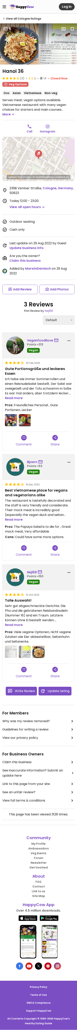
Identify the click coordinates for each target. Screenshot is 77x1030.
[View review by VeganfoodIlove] (15, 345)
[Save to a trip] (64, 29)
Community (38, 838)
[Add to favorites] (72, 29)
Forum (38, 858)
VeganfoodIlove (40, 340)
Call (29, 131)
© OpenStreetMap (43, 177)
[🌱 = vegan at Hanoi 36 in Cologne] (25, 652)
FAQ (38, 882)
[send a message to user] (57, 340)
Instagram (47, 131)
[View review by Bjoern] (15, 466)
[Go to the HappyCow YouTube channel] (29, 966)
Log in (66, 6)
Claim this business (25, 260)
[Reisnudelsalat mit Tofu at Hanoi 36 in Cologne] (25, 420)
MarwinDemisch (38, 268)
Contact (38, 886)
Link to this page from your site (26, 784)
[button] (38, 154)
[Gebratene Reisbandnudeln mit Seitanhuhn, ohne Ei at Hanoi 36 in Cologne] (38, 652)
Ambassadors (38, 848)
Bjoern (32, 462)
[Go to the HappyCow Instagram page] (57, 966)
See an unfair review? (18, 792)
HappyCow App (38, 904)
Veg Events (38, 853)
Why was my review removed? (26, 721)
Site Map (38, 896)
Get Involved (38, 867)
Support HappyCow (38, 1010)
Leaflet (12, 177)
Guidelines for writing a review (25, 729)
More (6, 114)
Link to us (38, 891)
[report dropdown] (69, 340)
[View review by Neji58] (15, 577)
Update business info (26, 248)
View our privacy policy (20, 737)
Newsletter (39, 863)
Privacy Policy (38, 987)
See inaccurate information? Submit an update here (32, 773)
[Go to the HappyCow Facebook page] (19, 966)
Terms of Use (38, 995)
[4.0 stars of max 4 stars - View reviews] (11, 78)
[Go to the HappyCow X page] (38, 966)
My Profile (38, 844)
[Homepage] (21, 7)
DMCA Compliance (39, 1002)
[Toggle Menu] (4, 6)
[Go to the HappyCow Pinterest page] (48, 966)
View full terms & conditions (23, 800)
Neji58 (49, 311)
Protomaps (24, 177)
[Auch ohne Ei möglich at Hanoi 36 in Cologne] (11, 652)
